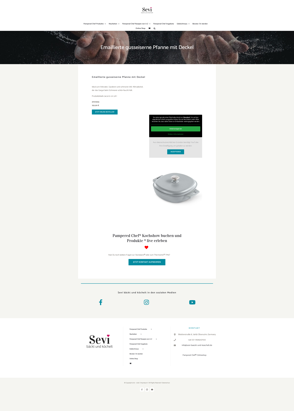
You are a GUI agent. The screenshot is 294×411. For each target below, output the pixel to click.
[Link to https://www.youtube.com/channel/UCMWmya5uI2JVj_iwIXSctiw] (192, 302)
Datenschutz (166, 383)
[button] (154, 28)
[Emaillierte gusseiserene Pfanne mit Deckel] (175, 161)
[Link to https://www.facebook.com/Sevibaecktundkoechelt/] (100, 302)
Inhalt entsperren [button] (176, 129)
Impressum (144, 383)
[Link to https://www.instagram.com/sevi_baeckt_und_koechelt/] (146, 302)
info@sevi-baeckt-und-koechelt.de (197, 345)
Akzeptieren (176, 151)
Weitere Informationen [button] (175, 134)
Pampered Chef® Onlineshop (194, 355)
